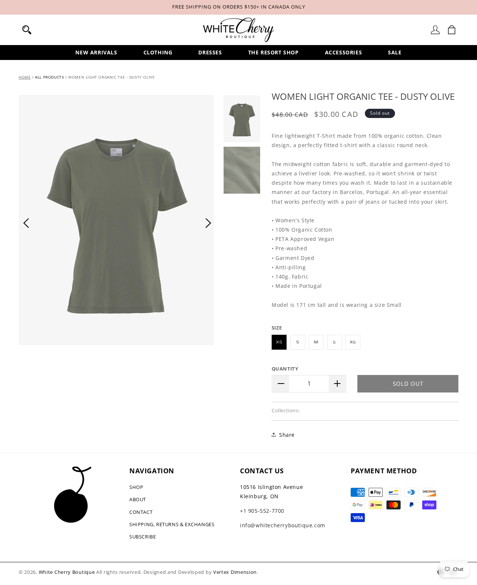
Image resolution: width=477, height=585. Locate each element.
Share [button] (287, 434)
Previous (26, 223)
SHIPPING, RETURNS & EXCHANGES (171, 524)
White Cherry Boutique (67, 572)
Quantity (285, 368)
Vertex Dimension (235, 572)
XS (281, 344)
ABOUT (137, 499)
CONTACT (140, 512)
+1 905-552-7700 (262, 510)
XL (355, 344)
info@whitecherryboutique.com (282, 525)
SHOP (136, 487)
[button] (27, 30)
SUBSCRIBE (142, 536)
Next (208, 223)
